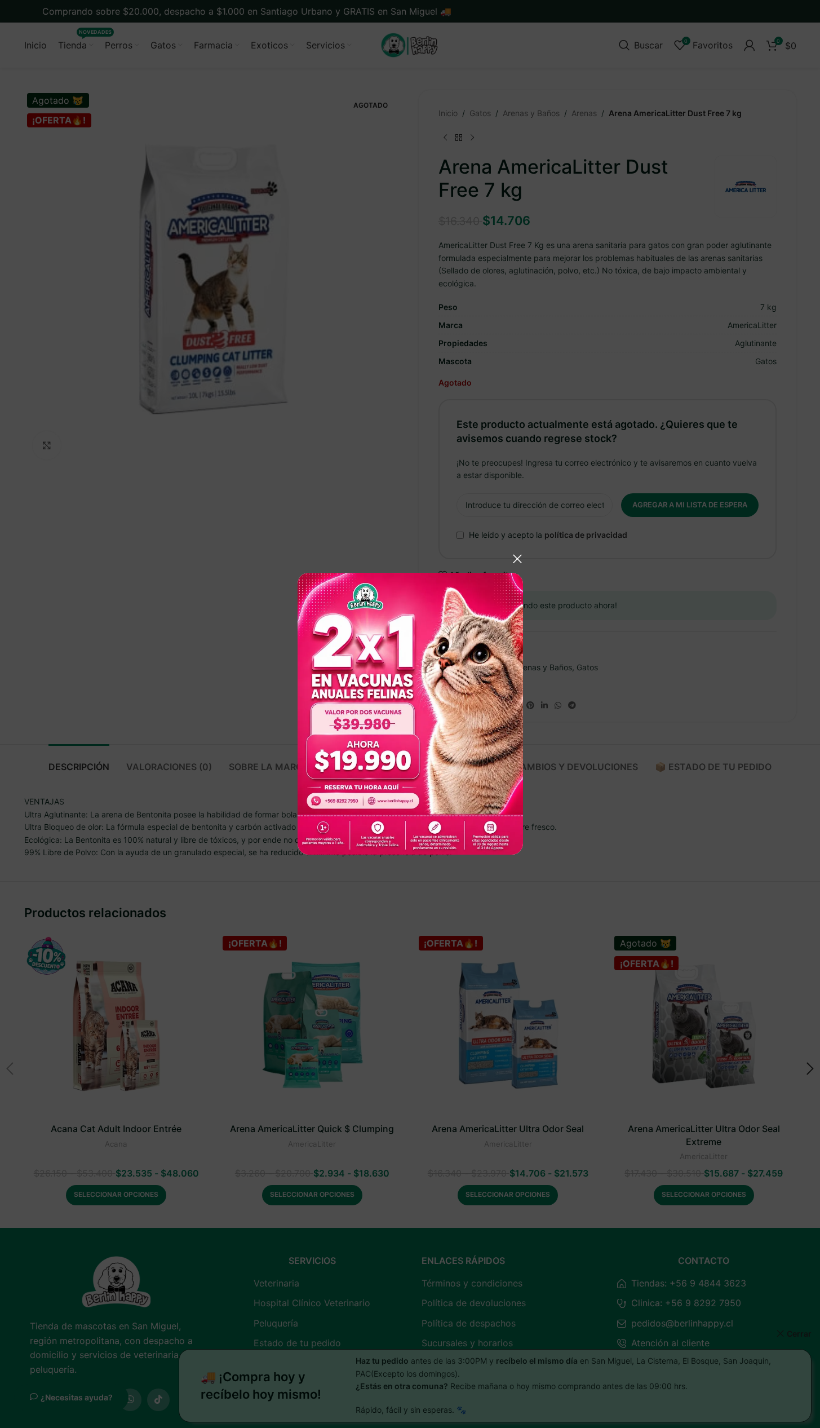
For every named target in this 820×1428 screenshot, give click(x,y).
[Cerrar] (517, 559)
